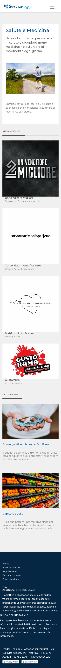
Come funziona (10, 579)
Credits (6, 648)
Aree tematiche (11, 567)
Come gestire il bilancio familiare (25, 444)
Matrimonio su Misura (19, 333)
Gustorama (12, 380)
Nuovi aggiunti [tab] (11, 131)
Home (5, 563)
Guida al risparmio (12, 575)
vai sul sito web (49, 610)
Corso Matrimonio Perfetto (23, 265)
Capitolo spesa (12, 513)
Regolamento (10, 571)
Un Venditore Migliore (19, 197)
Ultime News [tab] (10, 394)
